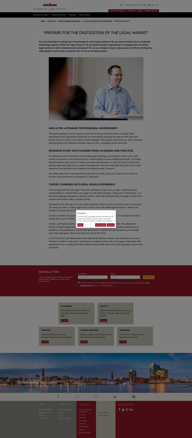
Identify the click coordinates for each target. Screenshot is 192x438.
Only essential (100, 225)
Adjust (80, 225)
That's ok (111, 225)
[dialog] (96, 219)
